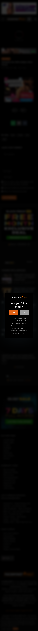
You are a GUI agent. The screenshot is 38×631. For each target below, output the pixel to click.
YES (13, 312)
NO (24, 312)
